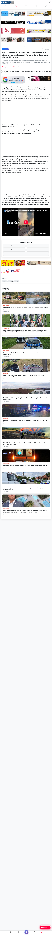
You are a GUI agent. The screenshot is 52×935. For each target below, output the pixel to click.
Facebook (15, 246)
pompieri (16, 281)
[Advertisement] (26, 112)
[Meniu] (50, 2)
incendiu (4, 281)
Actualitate (8, 46)
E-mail (38, 250)
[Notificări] (16, 6)
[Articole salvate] (26, 6)
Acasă (3, 46)
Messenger (38, 246)
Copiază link (27, 254)
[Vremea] (36, 6)
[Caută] (6, 6)
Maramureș (10, 281)
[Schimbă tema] (46, 6)
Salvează (47, 49)
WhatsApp (15, 250)
